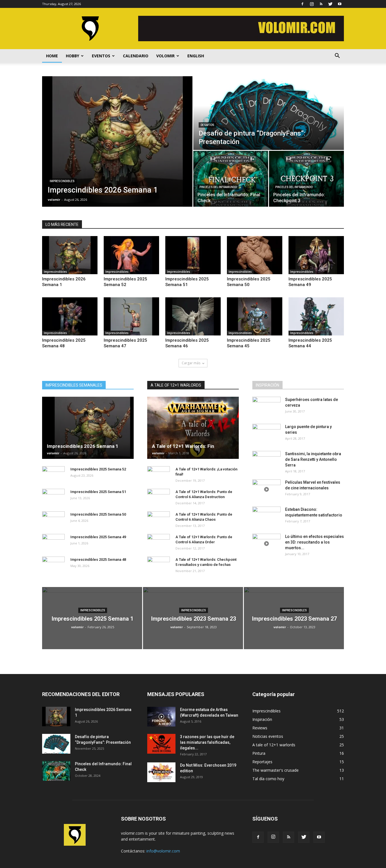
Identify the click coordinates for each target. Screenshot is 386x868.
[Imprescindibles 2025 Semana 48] (69, 316)
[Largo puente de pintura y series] (266, 434)
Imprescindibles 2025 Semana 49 (98, 537)
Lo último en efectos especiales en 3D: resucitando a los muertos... (314, 542)
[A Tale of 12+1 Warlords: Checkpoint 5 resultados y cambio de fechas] (158, 565)
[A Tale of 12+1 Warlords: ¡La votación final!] (158, 474)
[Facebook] (302, 4)
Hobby (72, 55)
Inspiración (262, 719)
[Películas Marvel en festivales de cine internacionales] (266, 489)
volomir (54, 199)
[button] (337, 56)
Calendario (135, 55)
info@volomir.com (163, 851)
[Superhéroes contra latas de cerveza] (266, 406)
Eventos (101, 55)
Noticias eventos (267, 736)
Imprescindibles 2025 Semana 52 (98, 469)
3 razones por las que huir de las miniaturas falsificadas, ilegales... (207, 742)
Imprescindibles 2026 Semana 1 (82, 446)
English (195, 55)
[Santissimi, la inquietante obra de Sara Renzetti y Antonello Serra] (266, 461)
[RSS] (321, 4)
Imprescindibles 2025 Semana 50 (98, 514)
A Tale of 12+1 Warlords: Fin (183, 446)
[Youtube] (339, 4)
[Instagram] (311, 4)
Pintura (258, 753)
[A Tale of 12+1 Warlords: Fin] (193, 428)
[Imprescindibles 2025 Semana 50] (254, 255)
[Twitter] (330, 4)
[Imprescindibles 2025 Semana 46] (193, 316)
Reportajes (262, 761)
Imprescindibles (62, 181)
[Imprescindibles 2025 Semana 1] (92, 618)
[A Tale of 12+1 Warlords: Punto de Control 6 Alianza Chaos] (158, 519)
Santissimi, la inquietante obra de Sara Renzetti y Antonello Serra (313, 459)
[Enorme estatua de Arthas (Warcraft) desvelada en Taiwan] (161, 717)
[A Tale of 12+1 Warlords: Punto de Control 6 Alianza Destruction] (158, 497)
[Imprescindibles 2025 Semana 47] (131, 316)
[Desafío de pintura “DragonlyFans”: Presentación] (268, 113)
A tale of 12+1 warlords (273, 744)
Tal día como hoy (268, 778)
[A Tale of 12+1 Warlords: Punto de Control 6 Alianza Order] (158, 542)
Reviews (259, 727)
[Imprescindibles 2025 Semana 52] (131, 255)
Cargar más (191, 363)
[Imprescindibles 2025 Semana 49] (316, 255)
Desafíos (207, 125)
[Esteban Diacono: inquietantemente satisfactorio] (266, 516)
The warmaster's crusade (275, 770)
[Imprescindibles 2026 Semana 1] (117, 141)
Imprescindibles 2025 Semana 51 (98, 492)
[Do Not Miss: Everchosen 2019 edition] (161, 772)
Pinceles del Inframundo (218, 187)
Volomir (165, 55)
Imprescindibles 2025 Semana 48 (98, 559)
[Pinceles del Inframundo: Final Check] (230, 179)
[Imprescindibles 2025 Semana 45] (254, 316)
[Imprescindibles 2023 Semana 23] (193, 618)
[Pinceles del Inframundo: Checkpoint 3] (306, 179)
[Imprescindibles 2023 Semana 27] (294, 618)
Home (52, 55)
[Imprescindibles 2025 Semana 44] (316, 316)
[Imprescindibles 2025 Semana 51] (193, 255)
